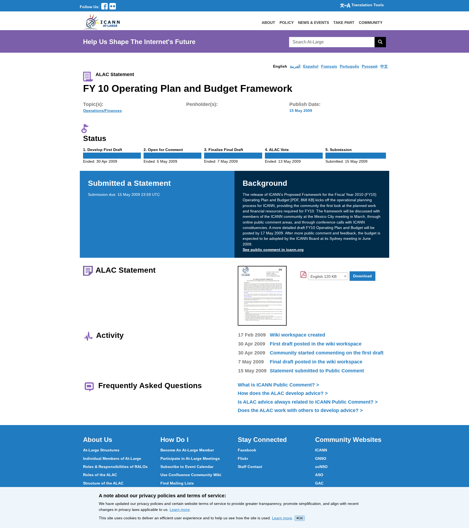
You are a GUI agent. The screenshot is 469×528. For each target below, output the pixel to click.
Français (329, 66)
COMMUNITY (370, 22)
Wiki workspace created (297, 335)
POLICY (287, 22)
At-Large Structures (101, 450)
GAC (319, 483)
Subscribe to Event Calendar (186, 466)
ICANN (321, 450)
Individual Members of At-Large (112, 458)
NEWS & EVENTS (313, 22)
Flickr (243, 458)
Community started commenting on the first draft (327, 353)
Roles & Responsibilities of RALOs (115, 466)
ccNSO (321, 466)
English (280, 66)
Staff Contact (250, 466)
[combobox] (328, 276)
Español (310, 66)
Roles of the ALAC (100, 475)
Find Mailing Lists (177, 483)
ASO (319, 475)
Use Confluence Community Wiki (190, 475)
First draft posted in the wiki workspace (316, 344)
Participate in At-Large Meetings (190, 458)
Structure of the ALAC (103, 483)
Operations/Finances (102, 110)
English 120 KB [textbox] (323, 276)
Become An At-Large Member (187, 450)
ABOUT (268, 22)
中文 (384, 66)
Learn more (180, 509)
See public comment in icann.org (273, 249)
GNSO (320, 458)
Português (349, 66)
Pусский (370, 66)
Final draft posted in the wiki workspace (316, 361)
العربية (295, 66)
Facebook (247, 450)
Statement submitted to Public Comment (317, 370)
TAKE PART (343, 22)
